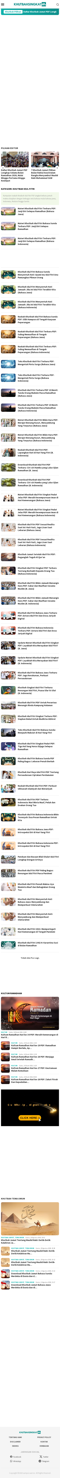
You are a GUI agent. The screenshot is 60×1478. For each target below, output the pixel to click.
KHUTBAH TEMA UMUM (13, 1198)
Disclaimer (15, 1441)
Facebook (17, 1457)
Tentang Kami (15, 1437)
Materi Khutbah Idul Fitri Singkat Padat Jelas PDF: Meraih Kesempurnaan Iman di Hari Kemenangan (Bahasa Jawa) (38, 497)
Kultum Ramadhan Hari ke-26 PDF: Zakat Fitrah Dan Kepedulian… (34, 1080)
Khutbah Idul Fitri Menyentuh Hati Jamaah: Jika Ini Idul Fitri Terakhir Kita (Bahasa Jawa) (37, 289)
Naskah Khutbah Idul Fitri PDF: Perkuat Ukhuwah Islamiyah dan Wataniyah (37, 787)
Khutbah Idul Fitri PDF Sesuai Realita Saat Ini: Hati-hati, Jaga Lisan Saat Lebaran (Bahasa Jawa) (36, 527)
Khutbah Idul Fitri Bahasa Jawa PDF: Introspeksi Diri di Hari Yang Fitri (35, 831)
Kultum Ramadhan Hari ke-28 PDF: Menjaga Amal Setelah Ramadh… (32, 1058)
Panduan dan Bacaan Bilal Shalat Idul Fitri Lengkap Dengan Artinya (38, 858)
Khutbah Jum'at (7, 1237)
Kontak (44, 1441)
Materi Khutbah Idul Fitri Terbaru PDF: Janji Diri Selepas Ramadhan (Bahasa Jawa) (37, 211)
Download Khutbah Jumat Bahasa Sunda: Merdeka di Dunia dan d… (31, 1275)
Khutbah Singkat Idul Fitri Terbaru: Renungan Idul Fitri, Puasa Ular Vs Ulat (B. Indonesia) (37, 690)
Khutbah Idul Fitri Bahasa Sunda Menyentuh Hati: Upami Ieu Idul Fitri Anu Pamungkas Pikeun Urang (38, 274)
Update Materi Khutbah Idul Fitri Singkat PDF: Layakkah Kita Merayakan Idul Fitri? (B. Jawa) (38, 645)
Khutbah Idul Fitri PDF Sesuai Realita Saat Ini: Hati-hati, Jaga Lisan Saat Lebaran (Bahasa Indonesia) (36, 542)
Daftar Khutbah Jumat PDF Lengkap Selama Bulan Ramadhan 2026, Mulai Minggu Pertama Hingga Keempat (14, 175)
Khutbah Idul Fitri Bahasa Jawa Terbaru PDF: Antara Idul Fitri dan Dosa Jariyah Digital (37, 615)
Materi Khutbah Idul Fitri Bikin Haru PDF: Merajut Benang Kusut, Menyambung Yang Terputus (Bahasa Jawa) (38, 423)
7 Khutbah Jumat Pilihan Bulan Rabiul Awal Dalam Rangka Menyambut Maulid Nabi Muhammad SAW (44, 174)
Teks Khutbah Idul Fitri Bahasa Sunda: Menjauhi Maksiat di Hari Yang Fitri (37, 731)
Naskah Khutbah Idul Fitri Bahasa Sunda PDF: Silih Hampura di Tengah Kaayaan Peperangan (38, 319)
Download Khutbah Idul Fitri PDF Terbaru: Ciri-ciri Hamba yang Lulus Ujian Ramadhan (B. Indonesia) (38, 482)
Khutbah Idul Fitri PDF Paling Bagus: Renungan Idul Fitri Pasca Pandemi (35, 872)
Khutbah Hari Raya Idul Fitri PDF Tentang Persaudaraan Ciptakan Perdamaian (38, 773)
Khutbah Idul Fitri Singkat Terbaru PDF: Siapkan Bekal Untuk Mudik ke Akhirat (37, 718)
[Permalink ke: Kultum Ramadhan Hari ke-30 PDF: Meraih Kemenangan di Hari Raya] (30, 1013)
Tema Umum (19, 1237)
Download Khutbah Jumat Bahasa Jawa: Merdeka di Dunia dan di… (31, 1286)
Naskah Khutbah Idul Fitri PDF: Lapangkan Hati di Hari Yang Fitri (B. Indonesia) (35, 452)
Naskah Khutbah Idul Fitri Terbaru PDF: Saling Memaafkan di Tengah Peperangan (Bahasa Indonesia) (37, 349)
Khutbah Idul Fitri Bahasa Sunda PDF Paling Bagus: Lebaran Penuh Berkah (36, 760)
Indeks (15, 1446)
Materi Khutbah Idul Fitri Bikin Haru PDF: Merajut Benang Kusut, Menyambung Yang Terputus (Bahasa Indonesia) (38, 437)
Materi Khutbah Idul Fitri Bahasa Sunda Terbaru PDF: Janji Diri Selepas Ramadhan (37, 226)
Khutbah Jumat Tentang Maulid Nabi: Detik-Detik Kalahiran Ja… (25, 1241)
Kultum (4, 1032)
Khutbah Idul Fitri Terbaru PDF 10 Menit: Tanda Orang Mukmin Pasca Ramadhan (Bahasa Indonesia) (38, 408)
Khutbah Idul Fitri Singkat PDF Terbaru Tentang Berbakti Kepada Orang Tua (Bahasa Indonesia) (37, 571)
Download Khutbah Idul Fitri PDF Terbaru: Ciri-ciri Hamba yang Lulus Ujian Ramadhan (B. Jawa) (38, 467)
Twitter (45, 1457)
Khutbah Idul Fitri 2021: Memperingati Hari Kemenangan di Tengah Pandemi (37, 930)
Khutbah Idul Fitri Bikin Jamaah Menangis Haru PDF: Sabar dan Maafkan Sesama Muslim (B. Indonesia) (38, 600)
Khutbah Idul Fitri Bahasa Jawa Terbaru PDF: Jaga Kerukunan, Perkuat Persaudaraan (37, 675)
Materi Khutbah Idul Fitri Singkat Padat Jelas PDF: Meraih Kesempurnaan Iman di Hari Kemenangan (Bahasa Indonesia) (38, 512)
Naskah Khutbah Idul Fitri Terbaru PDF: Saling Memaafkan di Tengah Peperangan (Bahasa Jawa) (37, 334)
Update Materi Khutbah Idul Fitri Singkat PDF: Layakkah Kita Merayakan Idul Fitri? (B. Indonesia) (38, 660)
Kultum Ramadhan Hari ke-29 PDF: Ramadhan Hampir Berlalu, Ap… (33, 1046)
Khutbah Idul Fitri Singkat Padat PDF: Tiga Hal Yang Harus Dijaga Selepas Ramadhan (36, 746)
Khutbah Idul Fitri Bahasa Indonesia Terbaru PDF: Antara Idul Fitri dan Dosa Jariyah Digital (37, 630)
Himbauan (44, 1446)
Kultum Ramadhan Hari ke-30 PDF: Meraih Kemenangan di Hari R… (29, 1036)
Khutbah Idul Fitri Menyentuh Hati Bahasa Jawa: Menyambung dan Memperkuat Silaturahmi (35, 902)
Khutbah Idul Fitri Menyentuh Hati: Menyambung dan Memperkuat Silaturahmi (35, 917)
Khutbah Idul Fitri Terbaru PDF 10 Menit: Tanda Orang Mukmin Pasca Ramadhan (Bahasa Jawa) (38, 393)
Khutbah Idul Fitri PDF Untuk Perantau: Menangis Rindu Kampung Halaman (37, 704)
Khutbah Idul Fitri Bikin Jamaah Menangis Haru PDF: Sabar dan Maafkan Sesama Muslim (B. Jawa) (38, 586)
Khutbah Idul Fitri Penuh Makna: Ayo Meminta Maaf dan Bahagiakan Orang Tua (36, 887)
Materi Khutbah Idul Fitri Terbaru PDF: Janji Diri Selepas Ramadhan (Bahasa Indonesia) (37, 241)
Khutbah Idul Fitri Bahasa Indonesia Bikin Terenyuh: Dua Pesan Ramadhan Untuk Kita (38, 817)
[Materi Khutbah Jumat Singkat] (30, 4)
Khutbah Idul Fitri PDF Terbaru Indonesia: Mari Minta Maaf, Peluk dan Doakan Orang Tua (36, 802)
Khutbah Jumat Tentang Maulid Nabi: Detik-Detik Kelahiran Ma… (33, 1252)
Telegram (45, 1461)
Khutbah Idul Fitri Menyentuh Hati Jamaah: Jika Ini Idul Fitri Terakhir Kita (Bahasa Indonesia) (37, 304)
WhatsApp (17, 1461)
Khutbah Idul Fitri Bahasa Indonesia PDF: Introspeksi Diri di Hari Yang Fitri (38, 844)
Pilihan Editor (9, 148)
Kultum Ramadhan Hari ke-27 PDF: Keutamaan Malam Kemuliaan (34, 1069)
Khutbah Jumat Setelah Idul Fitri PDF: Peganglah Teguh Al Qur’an (36, 556)
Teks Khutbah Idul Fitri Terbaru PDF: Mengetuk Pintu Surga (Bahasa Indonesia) (36, 378)
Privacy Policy (44, 1437)
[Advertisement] (30, 48)
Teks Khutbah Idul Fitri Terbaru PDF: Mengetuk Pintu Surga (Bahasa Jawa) (36, 363)
